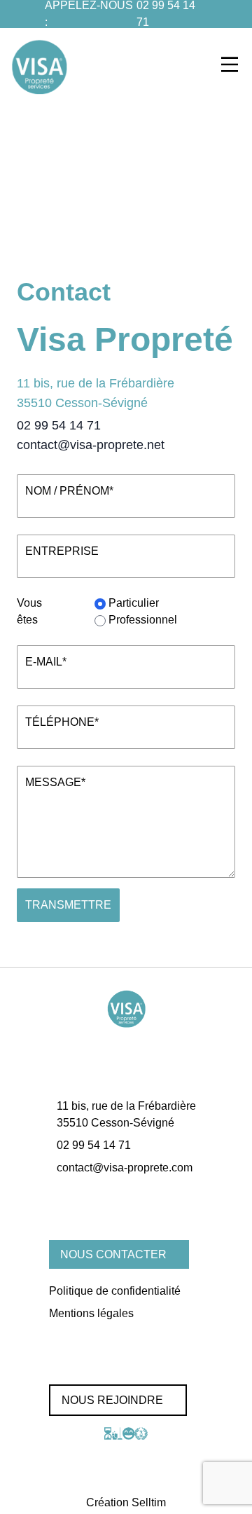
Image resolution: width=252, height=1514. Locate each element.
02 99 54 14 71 (59, 425)
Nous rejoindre (112, 1400)
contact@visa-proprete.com (124, 1168)
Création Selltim (126, 1502)
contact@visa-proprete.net (90, 445)
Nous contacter (113, 1254)
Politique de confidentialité (115, 1291)
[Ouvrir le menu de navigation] (229, 64)
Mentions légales (91, 1313)
